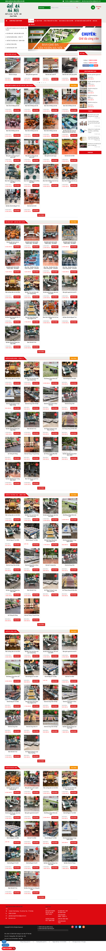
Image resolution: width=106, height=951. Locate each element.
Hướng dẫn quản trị (41, 941)
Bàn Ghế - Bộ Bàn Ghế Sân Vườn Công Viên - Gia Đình (32, 268)
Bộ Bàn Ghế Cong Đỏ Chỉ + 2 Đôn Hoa (12, 318)
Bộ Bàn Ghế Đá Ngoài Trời (13, 206)
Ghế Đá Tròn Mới (69, 676)
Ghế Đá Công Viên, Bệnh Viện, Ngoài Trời (31, 318)
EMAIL (96, 65)
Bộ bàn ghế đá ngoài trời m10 (94, 82)
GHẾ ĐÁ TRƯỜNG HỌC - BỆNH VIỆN (15, 495)
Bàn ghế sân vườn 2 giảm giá (32, 788)
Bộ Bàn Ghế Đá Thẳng (69, 863)
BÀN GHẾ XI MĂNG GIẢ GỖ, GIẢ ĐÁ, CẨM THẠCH (19, 85)
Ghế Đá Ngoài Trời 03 (12, 863)
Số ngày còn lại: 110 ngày (79, 941)
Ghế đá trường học (92, 102)
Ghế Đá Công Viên (69, 403)
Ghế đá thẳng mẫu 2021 (31, 74)
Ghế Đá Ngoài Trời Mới (32, 540)
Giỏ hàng (98, 6)
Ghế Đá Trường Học (50, 565)
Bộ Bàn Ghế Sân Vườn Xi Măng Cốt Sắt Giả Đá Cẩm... (69, 131)
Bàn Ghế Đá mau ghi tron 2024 (31, 479)
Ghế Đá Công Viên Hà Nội (31, 403)
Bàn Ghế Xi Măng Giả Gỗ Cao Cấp (50, 181)
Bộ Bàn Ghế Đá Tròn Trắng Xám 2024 (13, 479)
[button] (33, 38)
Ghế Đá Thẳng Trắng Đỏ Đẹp (31, 453)
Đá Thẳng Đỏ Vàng (13, 453)
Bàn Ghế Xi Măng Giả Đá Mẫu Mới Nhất (12, 181)
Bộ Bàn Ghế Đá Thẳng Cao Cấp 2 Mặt (13, 343)
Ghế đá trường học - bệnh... (93, 89)
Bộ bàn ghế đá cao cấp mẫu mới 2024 (50, 293)
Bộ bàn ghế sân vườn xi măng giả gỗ (13, 243)
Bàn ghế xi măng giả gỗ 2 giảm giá (13, 156)
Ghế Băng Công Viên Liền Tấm (50, 379)
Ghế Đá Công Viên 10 (31, 726)
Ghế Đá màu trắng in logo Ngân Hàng (13, 404)
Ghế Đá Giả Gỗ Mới (70, 155)
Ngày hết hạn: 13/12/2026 (59, 941)
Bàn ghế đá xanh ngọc (51, 155)
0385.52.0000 (74, 1)
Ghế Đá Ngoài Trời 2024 (69, 378)
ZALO (91, 65)
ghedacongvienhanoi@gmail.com (91, 1)
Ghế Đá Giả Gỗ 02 (31, 206)
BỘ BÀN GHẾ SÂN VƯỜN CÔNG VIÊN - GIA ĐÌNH (31, 243)
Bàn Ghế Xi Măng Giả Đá (12, 105)
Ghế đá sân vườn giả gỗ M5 (13, 74)
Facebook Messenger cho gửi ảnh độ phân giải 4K (94, 123)
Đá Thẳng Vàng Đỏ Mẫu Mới (69, 428)
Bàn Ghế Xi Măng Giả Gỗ (31, 105)
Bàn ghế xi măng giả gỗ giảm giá (31, 156)
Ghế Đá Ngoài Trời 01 (31, 863)
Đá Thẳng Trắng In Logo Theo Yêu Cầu (50, 429)
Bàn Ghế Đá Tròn (31, 342)
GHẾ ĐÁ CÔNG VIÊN (11, 631)
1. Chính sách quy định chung (45, 927)
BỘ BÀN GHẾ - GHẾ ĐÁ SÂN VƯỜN (15, 222)
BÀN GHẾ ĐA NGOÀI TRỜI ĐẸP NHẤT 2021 (69, 75)
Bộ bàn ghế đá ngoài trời (94, 74)
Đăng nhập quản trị (25, 941)
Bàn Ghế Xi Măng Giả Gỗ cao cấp (69, 181)
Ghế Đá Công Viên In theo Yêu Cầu (50, 404)
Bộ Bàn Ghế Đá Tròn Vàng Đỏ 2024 (31, 888)
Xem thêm (74, 85)
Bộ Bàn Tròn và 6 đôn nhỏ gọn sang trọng (32, 293)
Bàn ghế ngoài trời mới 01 (70, 292)
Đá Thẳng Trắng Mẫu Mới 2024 (50, 454)
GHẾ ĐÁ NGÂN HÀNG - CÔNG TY (14, 358)
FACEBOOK (86, 65)
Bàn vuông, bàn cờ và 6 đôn (12, 292)
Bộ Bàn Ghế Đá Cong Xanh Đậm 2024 (70, 454)
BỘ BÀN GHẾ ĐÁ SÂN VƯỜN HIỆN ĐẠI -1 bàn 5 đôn (50, 75)
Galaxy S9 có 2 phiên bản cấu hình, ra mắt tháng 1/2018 (94, 131)
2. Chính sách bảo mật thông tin (46, 928)
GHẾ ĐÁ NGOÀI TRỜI (11, 767)
